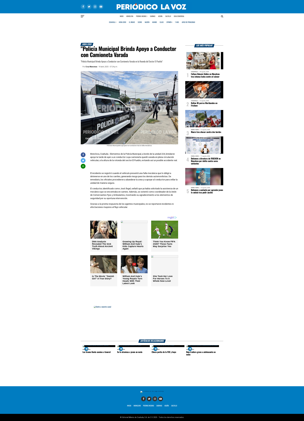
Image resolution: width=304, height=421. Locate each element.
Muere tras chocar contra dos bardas (206, 132)
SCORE (140, 22)
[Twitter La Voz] (149, 398)
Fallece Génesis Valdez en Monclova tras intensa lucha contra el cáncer (205, 75)
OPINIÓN (169, 22)
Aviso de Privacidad (188, 22)
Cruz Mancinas (91, 67)
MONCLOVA (137, 406)
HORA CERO (122, 22)
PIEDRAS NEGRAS (148, 406)
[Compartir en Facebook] (83, 154)
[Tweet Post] (83, 160)
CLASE (162, 22)
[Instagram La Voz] (154, 398)
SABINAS (159, 406)
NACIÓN (147, 22)
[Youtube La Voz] (160, 398)
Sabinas (152, 16)
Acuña (160, 16)
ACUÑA (166, 406)
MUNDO (154, 22)
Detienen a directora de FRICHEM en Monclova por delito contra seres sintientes (206, 161)
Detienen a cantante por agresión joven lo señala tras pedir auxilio (207, 191)
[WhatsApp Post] (83, 166)
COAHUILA (112, 22)
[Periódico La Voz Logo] (152, 11)
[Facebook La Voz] (143, 398)
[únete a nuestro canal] (152, 322)
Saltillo (168, 16)
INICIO (129, 406)
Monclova (129, 16)
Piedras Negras (141, 16)
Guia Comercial (179, 16)
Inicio (122, 16)
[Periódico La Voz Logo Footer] (152, 391)
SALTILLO (174, 406)
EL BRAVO (132, 22)
